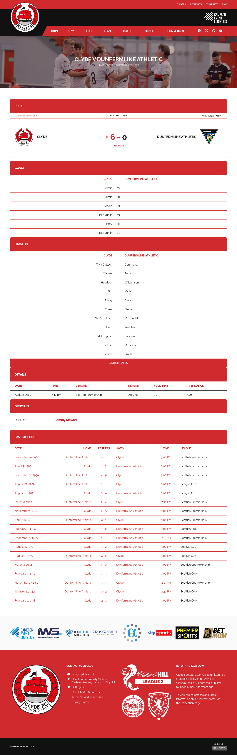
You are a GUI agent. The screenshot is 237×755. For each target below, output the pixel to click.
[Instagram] (214, 31)
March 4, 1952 (23, 564)
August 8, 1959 (24, 493)
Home (55, 31)
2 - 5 (104, 511)
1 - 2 (103, 538)
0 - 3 (104, 591)
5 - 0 (104, 529)
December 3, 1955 (26, 538)
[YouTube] (221, 31)
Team (107, 31)
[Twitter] (207, 31)
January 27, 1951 (25, 591)
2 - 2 (104, 457)
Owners (181, 4)
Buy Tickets (196, 4)
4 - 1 (103, 520)
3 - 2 (104, 546)
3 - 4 (104, 573)
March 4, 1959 (23, 502)
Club (88, 31)
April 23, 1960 (23, 466)
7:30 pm (166, 502)
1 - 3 (103, 466)
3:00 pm (166, 457)
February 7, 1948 (25, 600)
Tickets (149, 31)
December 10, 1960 (27, 457)
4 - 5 (104, 475)
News (72, 31)
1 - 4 (103, 484)
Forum (180, 12)
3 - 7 (104, 582)
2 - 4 (104, 502)
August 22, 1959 (25, 484)
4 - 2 (104, 556)
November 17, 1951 (26, 582)
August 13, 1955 (24, 556)
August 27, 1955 (24, 546)
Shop (224, 4)
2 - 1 (103, 600)
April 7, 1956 (22, 520)
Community (212, 4)
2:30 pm (166, 591)
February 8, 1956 (25, 529)
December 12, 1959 (27, 475)
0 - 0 (104, 493)
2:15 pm (166, 538)
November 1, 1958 (26, 511)
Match (127, 31)
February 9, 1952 (25, 573)
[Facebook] (200, 31)
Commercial (176, 31)
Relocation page (191, 703)
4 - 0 (104, 564)
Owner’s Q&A (183, 15)
